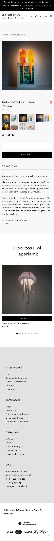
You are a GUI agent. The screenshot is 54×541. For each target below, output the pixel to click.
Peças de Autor (13, 450)
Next (46, 67)
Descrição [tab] (9, 166)
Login (8, 374)
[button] (46, 16)
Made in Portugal (14, 447)
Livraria (9, 443)
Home (5, 35)
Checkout (10, 386)
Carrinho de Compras (16, 378)
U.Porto (9, 439)
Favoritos (10, 389)
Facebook (22, 486)
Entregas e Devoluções (17, 414)
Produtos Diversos (15, 454)
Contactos (11, 411)
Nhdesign (8, 514)
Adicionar (27, 155)
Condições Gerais (14, 418)
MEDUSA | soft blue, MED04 (16, 324)
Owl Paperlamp (17, 35)
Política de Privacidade (17, 422)
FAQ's (9, 407)
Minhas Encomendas (16, 382)
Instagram (11, 486)
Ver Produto (27, 319)
